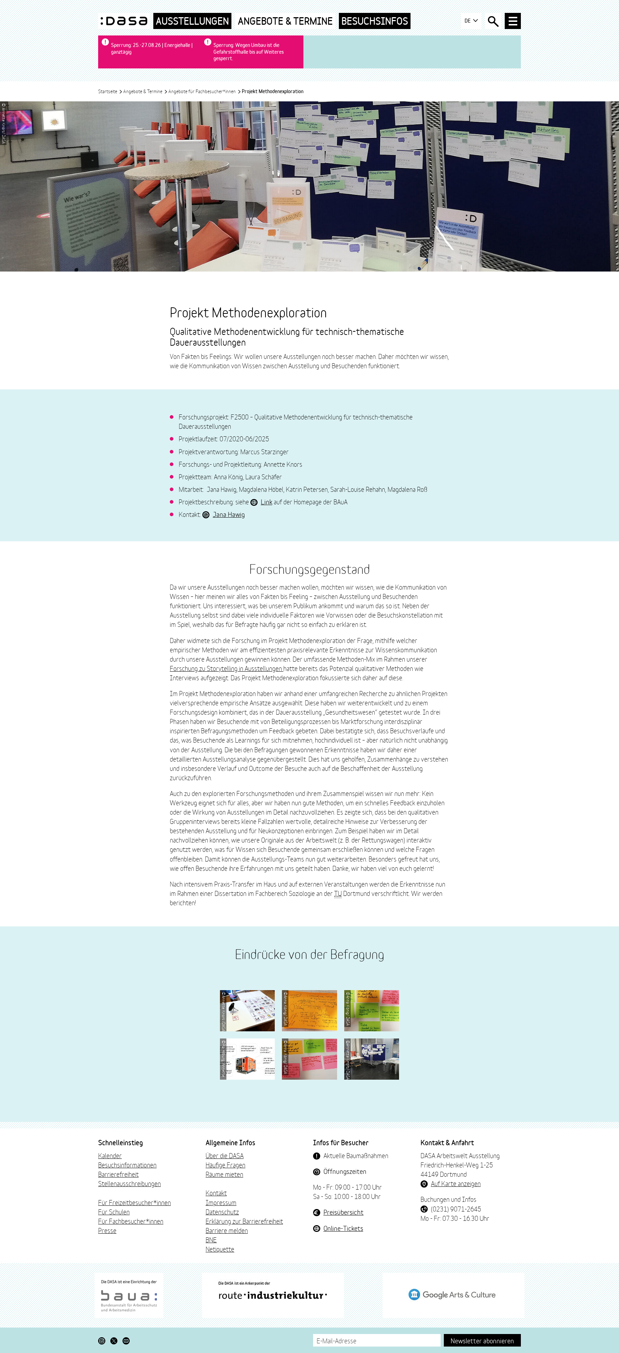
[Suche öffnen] (493, 21)
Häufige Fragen (225, 1164)
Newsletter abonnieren (482, 1340)
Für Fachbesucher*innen (130, 1220)
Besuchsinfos (374, 21)
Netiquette (220, 1248)
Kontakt (216, 1192)
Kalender (110, 1155)
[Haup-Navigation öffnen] (513, 21)
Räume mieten (224, 1174)
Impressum (221, 1202)
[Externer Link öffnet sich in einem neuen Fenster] (129, 1295)
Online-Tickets (343, 1228)
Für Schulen (114, 1211)
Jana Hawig (229, 514)
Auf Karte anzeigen (456, 1183)
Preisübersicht (343, 1212)
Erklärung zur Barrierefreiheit (244, 1220)
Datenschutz (222, 1211)
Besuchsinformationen (127, 1164)
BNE (211, 1239)
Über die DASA (225, 1155)
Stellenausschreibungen (129, 1183)
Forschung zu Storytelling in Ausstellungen (226, 668)
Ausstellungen (192, 21)
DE (468, 20)
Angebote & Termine (285, 21)
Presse (107, 1230)
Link (266, 501)
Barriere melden (227, 1230)
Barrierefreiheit (118, 1174)
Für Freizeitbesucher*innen (134, 1202)
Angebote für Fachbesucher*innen (202, 91)
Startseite (108, 91)
